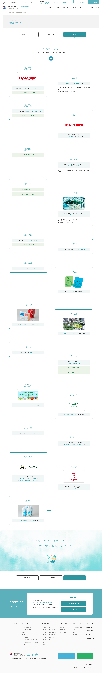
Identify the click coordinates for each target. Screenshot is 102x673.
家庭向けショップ (73, 603)
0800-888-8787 (45, 602)
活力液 (43, 644)
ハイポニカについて (54, 7)
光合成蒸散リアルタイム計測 (30, 639)
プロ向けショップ (73, 609)
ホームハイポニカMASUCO (49, 634)
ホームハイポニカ (45, 627)
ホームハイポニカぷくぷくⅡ (49, 629)
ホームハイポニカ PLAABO (49, 632)
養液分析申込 (89, 631)
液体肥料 (43, 642)
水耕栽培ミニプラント (27, 632)
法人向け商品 (26, 624)
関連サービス (83, 7)
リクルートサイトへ (85, 656)
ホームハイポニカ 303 (48, 639)
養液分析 (62, 627)
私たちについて (95, 7)
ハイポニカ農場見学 (64, 632)
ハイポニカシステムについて (29, 627)
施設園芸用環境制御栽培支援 (31, 642)
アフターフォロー (64, 629)
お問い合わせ (74, 598)
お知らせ (88, 634)
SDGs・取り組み (51, 34)
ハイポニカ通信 (90, 638)
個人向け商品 (45, 624)
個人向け (74, 7)
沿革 (74, 34)
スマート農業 (25, 637)
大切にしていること (27, 34)
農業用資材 (25, 634)
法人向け (65, 7)
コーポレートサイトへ (66, 656)
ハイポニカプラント (26, 629)
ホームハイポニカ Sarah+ (49, 637)
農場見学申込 (89, 627)
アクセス (75, 634)
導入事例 (24, 644)
